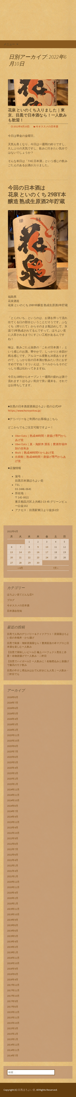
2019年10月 (13, 914)
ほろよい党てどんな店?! (20, 594)
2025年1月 (12, 784)
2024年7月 (12, 811)
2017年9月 (12, 1001)
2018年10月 (13, 963)
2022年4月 (12, 860)
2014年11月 (13, 1050)
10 (47, 546)
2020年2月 (12, 898)
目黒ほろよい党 (26, 1089)
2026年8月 (12, 697)
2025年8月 (12, 746)
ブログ (10, 600)
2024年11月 (13, 794)
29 (29, 562)
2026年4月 (12, 718)
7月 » (55, 568)
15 (29, 552)
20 (11, 557)
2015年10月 (13, 1022)
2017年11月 (13, 990)
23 (38, 557)
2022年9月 (12, 838)
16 (38, 552)
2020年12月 (13, 881)
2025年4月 (12, 767)
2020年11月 (13, 887)
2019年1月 (12, 952)
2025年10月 (13, 740)
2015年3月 (12, 1028)
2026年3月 (12, 724)
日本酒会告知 (14, 610)
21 (20, 557)
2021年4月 (12, 870)
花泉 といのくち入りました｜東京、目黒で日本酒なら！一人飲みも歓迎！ (37, 115)
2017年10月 (13, 995)
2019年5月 (12, 936)
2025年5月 (12, 762)
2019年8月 (12, 925)
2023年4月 (12, 827)
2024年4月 (12, 816)
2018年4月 (12, 979)
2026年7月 (12, 702)
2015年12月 (13, 1012)
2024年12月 (13, 789)
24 (47, 557)
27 (11, 562)
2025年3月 (12, 773)
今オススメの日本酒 (47, 126)
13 (11, 552)
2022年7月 (12, 849)
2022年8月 (12, 843)
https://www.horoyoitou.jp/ (24, 410)
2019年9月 (12, 919)
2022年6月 (12, 854)
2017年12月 (13, 984)
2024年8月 (12, 805)
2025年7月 (12, 751)
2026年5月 (12, 713)
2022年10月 (13, 832)
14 (20, 552)
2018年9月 (12, 968)
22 (29, 557)
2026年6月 (12, 708)
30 (38, 562)
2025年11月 (13, 735)
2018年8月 (12, 974)
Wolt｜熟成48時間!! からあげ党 (34, 452)
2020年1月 (12, 903)
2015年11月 (13, 1017)
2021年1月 (12, 876)
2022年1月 (12, 865)
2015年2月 (12, 1033)
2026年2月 (12, 729)
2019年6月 (12, 930)
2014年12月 (13, 1044)
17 (47, 552)
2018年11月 (13, 957)
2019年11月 (13, 908)
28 (20, 562)
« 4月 (20, 568)
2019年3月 (12, 946)
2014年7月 (12, 1055)
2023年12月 (13, 822)
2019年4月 (12, 941)
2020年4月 (12, 892)
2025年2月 (12, 778)
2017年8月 (12, 1006)
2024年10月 (13, 800)
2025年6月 (12, 756)
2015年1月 (12, 1039)
